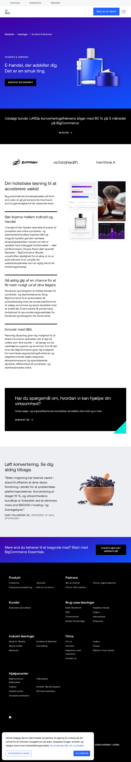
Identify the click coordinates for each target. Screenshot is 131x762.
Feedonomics (35, 3)
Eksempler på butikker (20, 607)
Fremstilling (41, 646)
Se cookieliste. (76, 745)
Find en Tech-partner (76, 587)
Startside (9, 34)
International (99, 616)
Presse (96, 646)
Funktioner (14, 583)
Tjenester (41, 583)
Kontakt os (71, 658)
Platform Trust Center (103, 650)
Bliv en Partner (73, 583)
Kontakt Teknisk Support (48, 686)
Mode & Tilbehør (17, 641)
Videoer (13, 686)
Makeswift (55, 3)
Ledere (96, 641)
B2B (68, 612)
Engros (96, 612)
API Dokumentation (45, 691)
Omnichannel (72, 616)
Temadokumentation (19, 695)
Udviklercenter (16, 691)
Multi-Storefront (73, 607)
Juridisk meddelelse (103, 744)
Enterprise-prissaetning (20, 587)
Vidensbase (42, 678)
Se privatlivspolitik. (59, 745)
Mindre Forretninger (75, 621)
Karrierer (70, 646)
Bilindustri (14, 650)
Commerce (15, 3)
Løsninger (23, 34)
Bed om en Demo (45, 587)
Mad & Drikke (15, 646)
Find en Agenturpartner (104, 583)
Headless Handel (101, 607)
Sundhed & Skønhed (46, 641)
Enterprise (98, 621)
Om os (69, 641)
